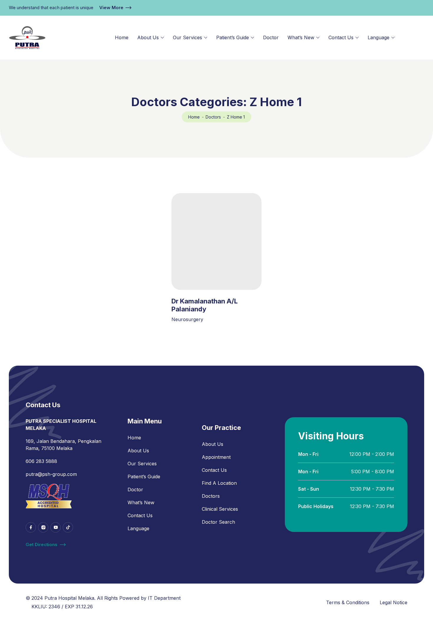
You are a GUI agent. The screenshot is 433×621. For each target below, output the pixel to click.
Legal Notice (393, 602)
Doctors (213, 116)
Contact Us (340, 37)
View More (111, 7)
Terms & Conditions (347, 602)
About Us (148, 37)
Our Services (187, 37)
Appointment (216, 457)
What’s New (300, 37)
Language (378, 37)
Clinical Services (220, 509)
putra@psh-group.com (51, 474)
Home (121, 37)
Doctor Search (218, 522)
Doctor (271, 37)
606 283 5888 (41, 461)
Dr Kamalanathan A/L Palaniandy (204, 305)
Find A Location (219, 483)
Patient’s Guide (232, 37)
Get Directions (41, 544)
